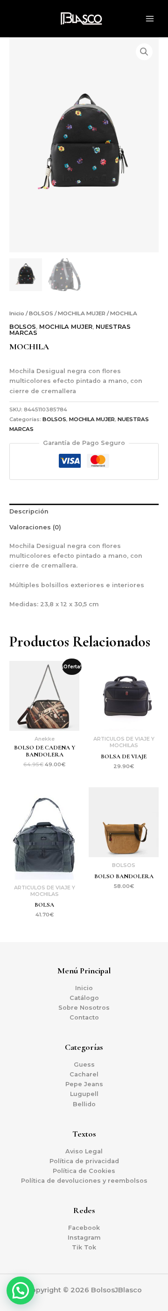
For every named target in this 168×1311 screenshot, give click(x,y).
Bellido (84, 1104)
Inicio (16, 313)
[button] (144, 51)
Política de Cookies (84, 1170)
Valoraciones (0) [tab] (35, 527)
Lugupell (84, 1093)
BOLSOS (41, 313)
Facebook (84, 1227)
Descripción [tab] (29, 511)
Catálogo (84, 997)
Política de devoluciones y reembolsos (84, 1180)
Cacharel (84, 1074)
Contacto (84, 1017)
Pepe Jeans (84, 1084)
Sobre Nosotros (84, 1007)
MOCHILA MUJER (81, 313)
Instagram (84, 1237)
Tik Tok (84, 1247)
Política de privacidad (84, 1161)
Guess (84, 1064)
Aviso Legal (84, 1151)
